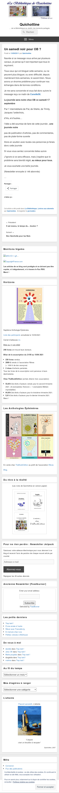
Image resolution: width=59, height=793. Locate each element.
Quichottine (29, 24)
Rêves (51, 465)
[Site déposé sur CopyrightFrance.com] (13, 261)
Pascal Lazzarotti (25, 704)
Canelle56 (35, 94)
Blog (5, 469)
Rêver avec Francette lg (15, 629)
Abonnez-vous (14, 569)
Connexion (9, 765)
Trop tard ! (9, 623)
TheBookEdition (22, 465)
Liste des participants (11, 335)
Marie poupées (11, 654)
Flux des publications (13, 768)
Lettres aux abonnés (46, 208)
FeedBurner (34, 606)
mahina (8, 660)
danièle (8, 648)
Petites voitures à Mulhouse (16, 634)
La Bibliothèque (31, 208)
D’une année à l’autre (13, 626)
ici (19, 340)
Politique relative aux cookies (24, 782)
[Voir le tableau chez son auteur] (29, 734)
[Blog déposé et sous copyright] (10, 256)
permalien (31, 211)
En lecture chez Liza (13, 632)
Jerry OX (8, 651)
